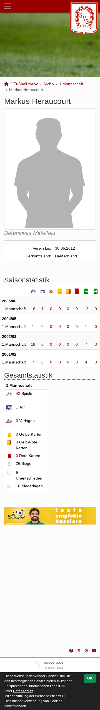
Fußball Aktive (26, 84)
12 (86, 309)
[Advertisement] (50, 586)
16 (33, 309)
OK (89, 678)
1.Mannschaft (71, 84)
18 (33, 344)
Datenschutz (23, 691)
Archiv (48, 84)
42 (18, 393)
